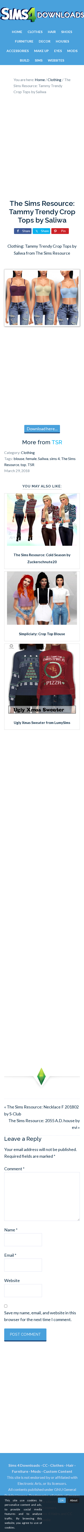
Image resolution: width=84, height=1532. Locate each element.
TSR (57, 442)
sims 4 (55, 458)
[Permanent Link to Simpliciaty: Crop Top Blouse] (42, 623)
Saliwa (43, 458)
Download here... (42, 428)
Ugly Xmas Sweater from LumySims (42, 722)
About (73, 1500)
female (31, 458)
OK (62, 1500)
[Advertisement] (42, 148)
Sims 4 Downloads (42, 14)
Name (11, 1229)
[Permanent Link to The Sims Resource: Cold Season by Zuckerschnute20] (42, 544)
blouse (19, 458)
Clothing (28, 452)
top (23, 464)
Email (10, 1255)
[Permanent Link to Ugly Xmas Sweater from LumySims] (42, 711)
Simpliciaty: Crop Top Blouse (42, 634)
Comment (14, 1168)
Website (12, 1280)
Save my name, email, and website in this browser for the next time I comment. (40, 1316)
